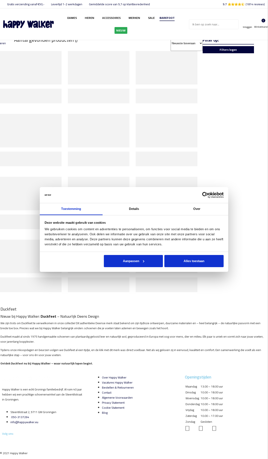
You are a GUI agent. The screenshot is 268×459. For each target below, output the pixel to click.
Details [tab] (134, 209)
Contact (106, 392)
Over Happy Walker (114, 377)
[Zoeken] (233, 24)
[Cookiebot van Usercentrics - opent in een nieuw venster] (205, 195)
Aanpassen (131, 261)
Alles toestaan (194, 261)
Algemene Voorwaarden (117, 397)
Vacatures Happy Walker (117, 382)
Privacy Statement (113, 402)
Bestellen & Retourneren (118, 387)
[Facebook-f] (2, 442)
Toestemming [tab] (71, 209)
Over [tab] (196, 209)
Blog (105, 412)
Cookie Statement (113, 407)
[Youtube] (3, 442)
